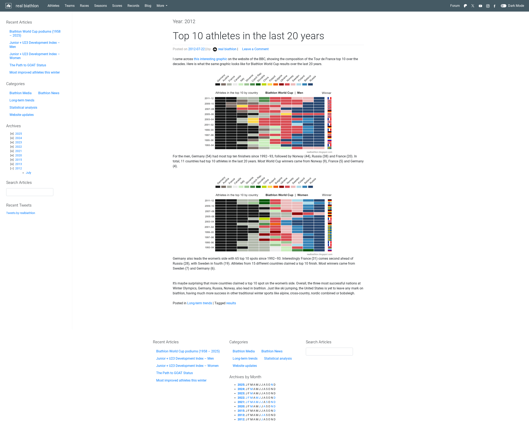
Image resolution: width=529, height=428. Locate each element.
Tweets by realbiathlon (20, 213)
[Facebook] (495, 6)
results (231, 303)
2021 (18, 151)
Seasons (100, 6)
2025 (18, 133)
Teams (70, 6)
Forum (455, 6)
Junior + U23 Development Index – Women (35, 56)
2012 (18, 168)
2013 (18, 164)
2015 (18, 159)
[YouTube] (480, 6)
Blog (149, 6)
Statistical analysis (23, 107)
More (161, 6)
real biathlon (27, 5)
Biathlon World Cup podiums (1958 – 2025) (35, 33)
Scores (117, 6)
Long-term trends (22, 100)
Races (84, 6)
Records (133, 6)
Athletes (53, 6)
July (28, 172)
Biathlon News (48, 93)
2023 (18, 142)
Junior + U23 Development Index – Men (35, 45)
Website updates (22, 115)
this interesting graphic (210, 59)
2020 (18, 155)
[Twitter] (473, 6)
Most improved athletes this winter (35, 72)
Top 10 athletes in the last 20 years (248, 36)
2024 (18, 138)
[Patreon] (465, 6)
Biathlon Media (21, 93)
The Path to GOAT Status (28, 65)
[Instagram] (488, 6)
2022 (18, 146)
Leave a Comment (255, 49)
